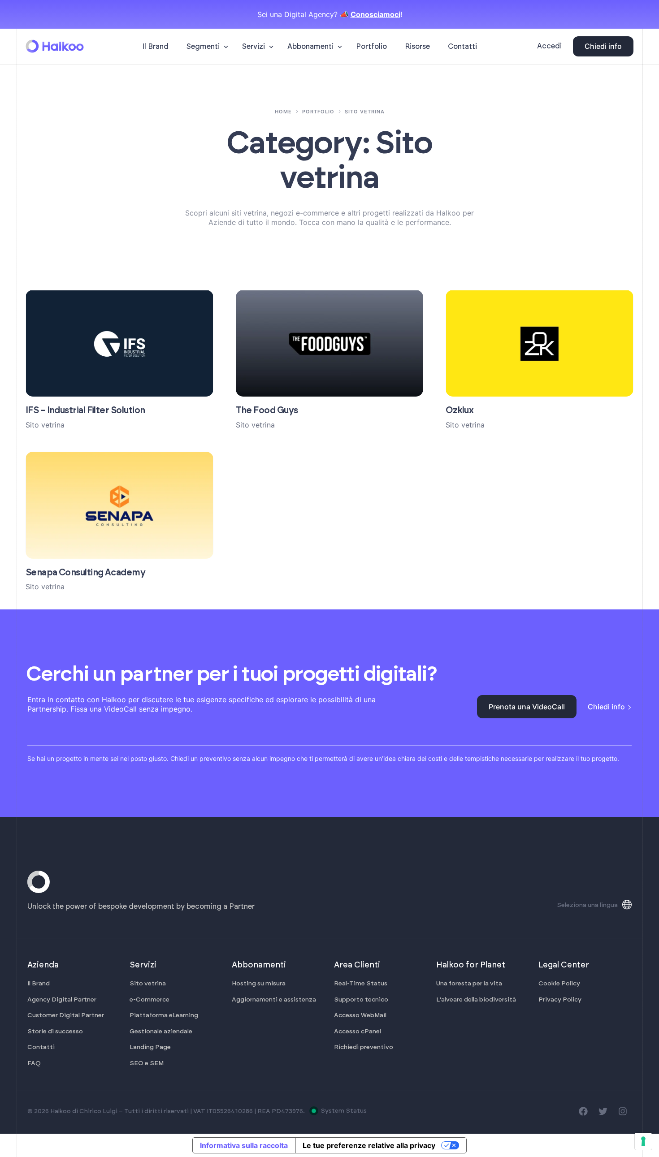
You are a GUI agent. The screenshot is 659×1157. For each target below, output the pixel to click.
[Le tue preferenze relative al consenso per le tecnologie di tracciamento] (643, 1141)
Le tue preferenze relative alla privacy (369, 1145)
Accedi (549, 46)
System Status (344, 1111)
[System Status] (313, 1110)
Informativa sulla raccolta (244, 1145)
